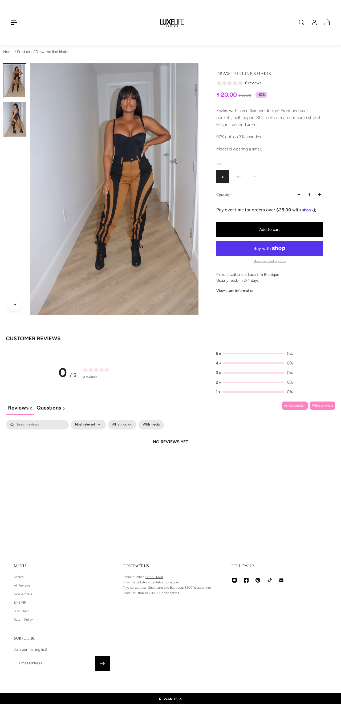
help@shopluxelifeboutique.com (155, 582)
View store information (235, 290)
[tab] (50, 408)
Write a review (322, 405)
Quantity (223, 194)
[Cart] (327, 22)
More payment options (269, 261)
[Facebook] (246, 580)
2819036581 (154, 577)
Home (9, 52)
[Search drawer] (301, 22)
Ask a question (295, 405)
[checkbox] (151, 424)
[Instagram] (234, 580)
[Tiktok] (269, 580)
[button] (170, 698)
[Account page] (314, 22)
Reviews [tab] (20, 407)
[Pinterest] (258, 580)
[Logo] (172, 22)
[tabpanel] (170, 460)
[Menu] (14, 22)
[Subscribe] (102, 663)
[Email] (281, 580)
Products (25, 52)
